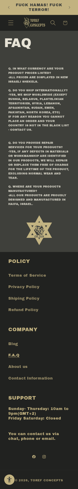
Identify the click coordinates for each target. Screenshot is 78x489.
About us (18, 367)
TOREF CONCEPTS (46, 480)
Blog (13, 344)
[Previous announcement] (8, 7)
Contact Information (30, 378)
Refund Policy (23, 310)
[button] (11, 23)
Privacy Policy (24, 287)
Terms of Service (27, 275)
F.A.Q (14, 355)
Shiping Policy (24, 298)
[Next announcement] (69, 7)
